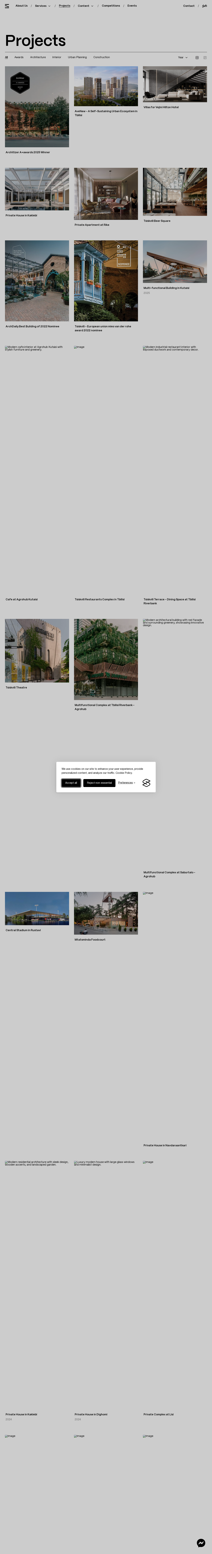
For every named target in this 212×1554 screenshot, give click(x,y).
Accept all (71, 783)
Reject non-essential (99, 783)
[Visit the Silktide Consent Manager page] (146, 783)
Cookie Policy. (124, 773)
